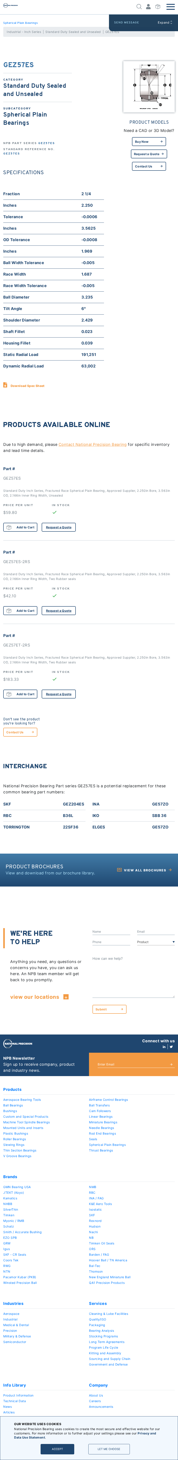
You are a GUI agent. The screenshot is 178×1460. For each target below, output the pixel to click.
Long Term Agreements (106, 1342)
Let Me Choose (109, 1449)
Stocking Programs (103, 1336)
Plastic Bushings (15, 1133)
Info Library (14, 1385)
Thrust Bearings (101, 1150)
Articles (9, 1412)
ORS (92, 1249)
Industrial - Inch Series (24, 32)
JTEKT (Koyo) (13, 1192)
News (7, 1406)
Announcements (101, 1406)
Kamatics (10, 1198)
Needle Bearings (101, 1128)
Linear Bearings (101, 1116)
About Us (96, 1395)
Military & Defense (17, 1336)
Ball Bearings (13, 1105)
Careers (95, 1401)
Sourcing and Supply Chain (109, 1359)
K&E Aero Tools (100, 1204)
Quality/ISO (97, 1319)
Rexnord (95, 1221)
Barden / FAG (99, 1254)
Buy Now (141, 141)
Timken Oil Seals (101, 1243)
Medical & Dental (16, 1325)
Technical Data (14, 1401)
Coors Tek (11, 1260)
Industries (13, 1303)
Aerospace (11, 1313)
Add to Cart (25, 527)
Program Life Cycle (103, 1347)
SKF (92, 1215)
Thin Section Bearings (19, 1150)
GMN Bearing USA (17, 1187)
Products (12, 1089)
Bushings (10, 1111)
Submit (101, 1009)
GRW (7, 1243)
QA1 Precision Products (107, 1283)
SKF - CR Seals (14, 1254)
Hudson (95, 1226)
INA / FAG (96, 1198)
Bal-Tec (95, 1266)
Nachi (93, 1232)
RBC (92, 1192)
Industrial (10, 1319)
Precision (10, 1330)
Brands (10, 1176)
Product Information (18, 1395)
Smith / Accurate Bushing (22, 1232)
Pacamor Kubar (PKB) (19, 1277)
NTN (6, 1271)
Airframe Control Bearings (108, 1099)
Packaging (97, 1325)
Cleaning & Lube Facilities (108, 1313)
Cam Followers (100, 1111)
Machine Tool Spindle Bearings (26, 1122)
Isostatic (95, 1209)
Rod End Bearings (102, 1133)
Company (98, 1385)
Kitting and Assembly (105, 1353)
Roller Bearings (14, 1139)
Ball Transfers (99, 1105)
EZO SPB (10, 1237)
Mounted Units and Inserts (23, 1128)
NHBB (7, 1204)
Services (98, 1303)
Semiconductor (14, 1342)
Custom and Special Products (25, 1116)
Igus (6, 1249)
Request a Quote (146, 154)
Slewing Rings (14, 1145)
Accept (57, 1449)
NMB (92, 1187)
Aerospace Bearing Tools (22, 1099)
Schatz (8, 1226)
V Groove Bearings (17, 1156)
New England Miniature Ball (109, 1277)
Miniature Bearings (103, 1122)
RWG (7, 1266)
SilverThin (10, 1209)
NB (91, 1237)
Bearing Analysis (101, 1330)
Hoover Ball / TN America (108, 1260)
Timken (8, 1215)
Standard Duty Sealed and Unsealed (73, 32)
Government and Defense (108, 1364)
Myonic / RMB (13, 1221)
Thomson (96, 1271)
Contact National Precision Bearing (93, 444)
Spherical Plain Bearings (20, 23)
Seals (93, 1139)
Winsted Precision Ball (20, 1283)
